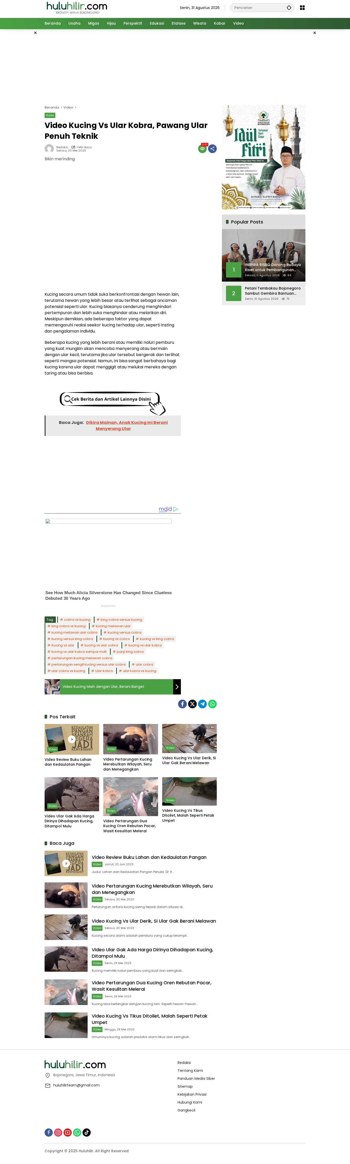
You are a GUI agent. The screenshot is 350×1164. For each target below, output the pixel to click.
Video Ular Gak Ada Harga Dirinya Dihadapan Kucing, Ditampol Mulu (69, 821)
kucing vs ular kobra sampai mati (79, 651)
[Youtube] (68, 1132)
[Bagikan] (212, 148)
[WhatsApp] (212, 704)
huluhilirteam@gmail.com (76, 1085)
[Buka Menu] (302, 8)
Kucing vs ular (63, 645)
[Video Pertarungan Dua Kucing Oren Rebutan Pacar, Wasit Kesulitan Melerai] (130, 796)
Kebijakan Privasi (192, 1094)
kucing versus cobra (124, 632)
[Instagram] (58, 1132)
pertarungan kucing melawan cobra (82, 658)
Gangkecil (186, 1110)
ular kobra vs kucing (139, 670)
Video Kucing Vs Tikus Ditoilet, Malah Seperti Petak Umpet (188, 815)
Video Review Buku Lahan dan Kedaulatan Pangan (68, 762)
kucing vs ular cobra (101, 645)
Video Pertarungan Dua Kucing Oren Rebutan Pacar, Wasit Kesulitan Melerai (129, 826)
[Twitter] (192, 704)
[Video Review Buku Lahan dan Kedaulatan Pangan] (72, 739)
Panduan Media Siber (196, 1078)
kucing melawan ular (113, 626)
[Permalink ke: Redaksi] (50, 148)
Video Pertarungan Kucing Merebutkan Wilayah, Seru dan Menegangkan (127, 764)
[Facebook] (182, 704)
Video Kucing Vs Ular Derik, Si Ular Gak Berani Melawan (189, 761)
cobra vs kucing (77, 619)
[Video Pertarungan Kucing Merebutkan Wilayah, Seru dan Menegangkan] (130, 739)
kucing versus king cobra (72, 638)
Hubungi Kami (190, 1102)
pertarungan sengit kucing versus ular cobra (89, 664)
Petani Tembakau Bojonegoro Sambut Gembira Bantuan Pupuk (273, 291)
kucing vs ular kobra (145, 645)
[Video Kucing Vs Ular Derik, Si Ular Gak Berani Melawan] (189, 738)
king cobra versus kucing (121, 619)
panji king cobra (130, 651)
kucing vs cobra (116, 638)
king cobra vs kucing (69, 626)
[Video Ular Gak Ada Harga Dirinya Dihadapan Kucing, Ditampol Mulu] (72, 794)
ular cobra (144, 664)
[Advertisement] (330, 106)
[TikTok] (87, 1132)
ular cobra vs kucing (68, 670)
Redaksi (62, 147)
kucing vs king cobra (157, 638)
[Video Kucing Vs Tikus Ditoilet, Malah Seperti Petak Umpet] (189, 791)
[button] (289, 7)
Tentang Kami (190, 1070)
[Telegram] (202, 704)
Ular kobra (104, 670)
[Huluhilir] (77, 7)
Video (50, 115)
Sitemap (185, 1086)
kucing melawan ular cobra (74, 632)
